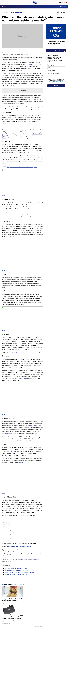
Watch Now (62, 2)
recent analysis (29, 64)
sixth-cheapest (5, 433)
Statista (4, 138)
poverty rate (20, 462)
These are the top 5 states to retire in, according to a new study (23, 353)
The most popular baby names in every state (16, 574)
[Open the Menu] (2, 2)
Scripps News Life (17, 12)
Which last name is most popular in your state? (16, 570)
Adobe (7, 48)
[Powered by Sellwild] (41, 626)
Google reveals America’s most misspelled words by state (22, 167)
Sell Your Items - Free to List (18, 584)
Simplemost (16, 552)
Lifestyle (5, 12)
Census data (22, 378)
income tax (33, 425)
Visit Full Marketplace (39, 584)
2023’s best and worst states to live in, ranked (19, 546)
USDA (19, 161)
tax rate (14, 451)
